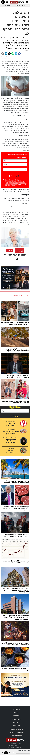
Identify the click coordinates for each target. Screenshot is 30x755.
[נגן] (6, 752)
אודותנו (16, 712)
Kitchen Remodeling (16, 729)
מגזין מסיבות (16, 722)
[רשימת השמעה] (14, 752)
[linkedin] (6, 53)
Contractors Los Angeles (16, 732)
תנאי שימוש (16, 716)
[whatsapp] (12, 53)
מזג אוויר (17, 5)
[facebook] (19, 53)
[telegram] (16, 53)
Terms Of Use (12, 185)
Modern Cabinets (16, 736)
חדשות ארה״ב (16, 719)
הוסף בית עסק (15, 416)
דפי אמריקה (16, 726)
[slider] (23, 753)
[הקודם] (2, 752)
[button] (4, 161)
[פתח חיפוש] (7, 2)
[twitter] (9, 53)
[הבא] (10, 752)
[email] (2, 53)
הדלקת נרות (25, 5)
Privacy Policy (7, 185)
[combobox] (15, 411)
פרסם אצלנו (16, 709)
